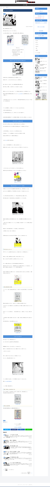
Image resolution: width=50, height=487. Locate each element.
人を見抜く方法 (25, 44)
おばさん (37, 46)
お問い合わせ (30, 484)
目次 (16, 47)
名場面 (4, 420)
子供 (36, 48)
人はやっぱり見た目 (15, 55)
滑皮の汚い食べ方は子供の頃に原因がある (18, 49)
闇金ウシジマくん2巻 (10, 44)
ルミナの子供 (20, 93)
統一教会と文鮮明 (41, 35)
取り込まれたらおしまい (16, 53)
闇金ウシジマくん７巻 (17, 284)
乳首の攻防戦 (41, 30)
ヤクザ (6, 140)
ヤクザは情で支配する (8, 381)
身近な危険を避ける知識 (16, 54)
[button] (46, 53)
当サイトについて (20, 484)
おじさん (37, 44)
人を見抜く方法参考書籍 (17, 427)
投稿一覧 (41, 11)
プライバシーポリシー (25, 484)
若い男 (37, 40)
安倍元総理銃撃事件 (18, 419)
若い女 (37, 42)
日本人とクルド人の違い (41, 26)
